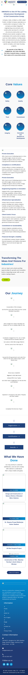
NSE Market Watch (22, 1)
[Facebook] (7, 664)
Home (5, 608)
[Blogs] (4, 620)
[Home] (4, 606)
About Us (6, 613)
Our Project (7, 617)
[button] (2, 5)
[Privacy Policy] (4, 628)
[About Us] (4, 611)
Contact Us (7, 626)
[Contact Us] (4, 624)
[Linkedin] (4, 664)
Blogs (5, 622)
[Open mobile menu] (2, 2)
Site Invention (21, 672)
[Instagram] (11, 664)
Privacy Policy (8, 631)
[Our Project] (4, 615)
